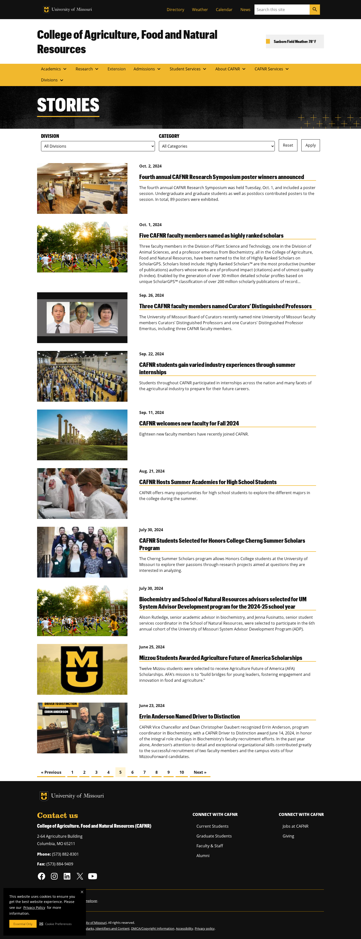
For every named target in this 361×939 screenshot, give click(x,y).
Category (169, 136)
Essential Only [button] (23, 924)
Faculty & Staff (209, 846)
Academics (54, 69)
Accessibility (184, 928)
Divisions (53, 80)
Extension (117, 69)
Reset (288, 145)
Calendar (224, 9)
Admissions (148, 69)
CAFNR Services (272, 69)
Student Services (189, 69)
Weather (200, 9)
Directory (175, 9)
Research (88, 69)
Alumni (202, 855)
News (245, 9)
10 (182, 772)
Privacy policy (205, 928)
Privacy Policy (34, 907)
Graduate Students (214, 836)
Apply (310, 145)
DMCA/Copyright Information (152, 928)
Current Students (212, 826)
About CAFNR (231, 69)
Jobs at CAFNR (295, 826)
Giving (288, 836)
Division (50, 136)
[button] (56, 924)
